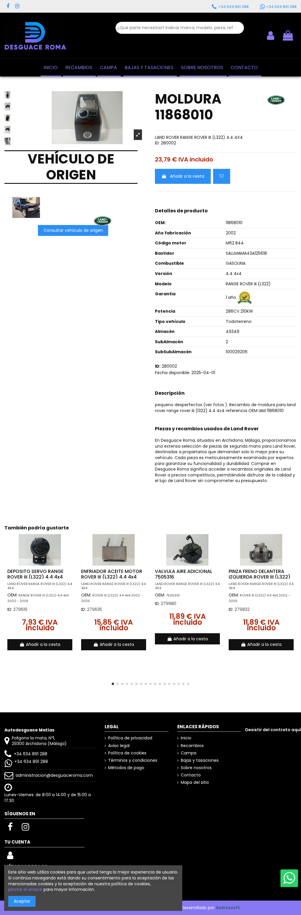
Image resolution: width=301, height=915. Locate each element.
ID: (157, 143)
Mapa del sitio (195, 782)
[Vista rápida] (70, 553)
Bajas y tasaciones (200, 760)
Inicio (186, 738)
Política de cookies (127, 753)
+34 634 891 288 (30, 754)
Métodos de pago (126, 768)
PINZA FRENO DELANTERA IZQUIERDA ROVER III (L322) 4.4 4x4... (259, 577)
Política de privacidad (130, 738)
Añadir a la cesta (187, 176)
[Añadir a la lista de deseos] (221, 176)
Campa (188, 753)
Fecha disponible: (172, 373)
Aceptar (22, 901)
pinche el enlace (25, 889)
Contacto (191, 775)
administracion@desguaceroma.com (54, 775)
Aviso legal (119, 746)
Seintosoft (228, 908)
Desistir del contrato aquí (273, 730)
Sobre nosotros (196, 768)
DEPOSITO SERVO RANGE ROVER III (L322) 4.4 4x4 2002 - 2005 (35, 577)
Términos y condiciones (132, 760)
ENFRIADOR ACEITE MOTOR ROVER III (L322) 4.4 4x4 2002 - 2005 (111, 577)
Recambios (192, 746)
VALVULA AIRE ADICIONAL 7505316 (183, 574)
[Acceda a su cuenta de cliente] (270, 35)
